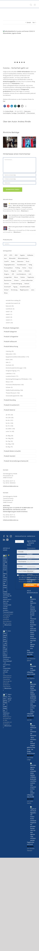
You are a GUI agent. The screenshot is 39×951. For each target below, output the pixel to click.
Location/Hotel (12, 376)
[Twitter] (7, 536)
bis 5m (9, 423)
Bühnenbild (12, 258)
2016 (10, 255)
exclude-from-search (13, 303)
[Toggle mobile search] (31, 5)
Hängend (13, 271)
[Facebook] (4, 536)
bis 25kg (10, 444)
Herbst (24, 268)
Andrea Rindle (9, 111)
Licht (30, 274)
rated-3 (9, 317)
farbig (30, 264)
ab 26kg (9, 436)
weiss (32, 290)
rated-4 (9, 320)
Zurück (29, 22)
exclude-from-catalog (13, 300)
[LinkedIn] (4, 540)
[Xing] (7, 540)
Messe (16, 277)
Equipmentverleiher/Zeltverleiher (17, 357)
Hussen (6, 271)
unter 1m (10, 431)
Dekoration (27, 111)
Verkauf (6, 290)
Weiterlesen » (25, 211)
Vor (34, 22)
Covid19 (6, 261)
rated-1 (9, 311)
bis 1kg (9, 441)
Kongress (6, 274)
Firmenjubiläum (8, 268)
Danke (13, 261)
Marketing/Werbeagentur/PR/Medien (19, 379)
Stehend (26, 283)
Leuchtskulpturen (21, 274)
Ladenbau (10, 373)
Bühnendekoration (23, 258)
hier (4, 101)
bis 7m (9, 426)
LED (13, 274)
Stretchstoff (7, 286)
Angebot (22, 255)
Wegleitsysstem (24, 290)
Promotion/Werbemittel (15, 384)
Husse (30, 268)
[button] (5, 106)
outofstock (10, 309)
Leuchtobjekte (7, 113)
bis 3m (9, 420)
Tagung (15, 286)
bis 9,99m (10, 429)
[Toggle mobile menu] (35, 5)
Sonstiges (14, 113)
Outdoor (22, 277)
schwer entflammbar (27, 280)
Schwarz (16, 280)
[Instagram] (11, 536)
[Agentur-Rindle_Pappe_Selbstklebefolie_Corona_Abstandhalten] (19, 46)
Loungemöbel (8, 277)
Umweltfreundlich (25, 286)
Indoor (20, 271)
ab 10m (9, 415)
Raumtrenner (8, 280)
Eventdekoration (21, 264)
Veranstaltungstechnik (14, 396)
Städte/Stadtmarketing (14, 390)
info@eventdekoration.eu (10, 486)
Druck (27, 261)
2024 (16, 255)
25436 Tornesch (29, 553)
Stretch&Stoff (21, 113)
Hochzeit (10, 365)
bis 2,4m (9, 417)
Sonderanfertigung (16, 283)
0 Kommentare (31, 113)
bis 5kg (9, 447)
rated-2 (9, 314)
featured (10, 306)
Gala (8, 362)
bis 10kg (9, 438)
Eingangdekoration (9, 264)
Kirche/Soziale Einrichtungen (16, 368)
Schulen (9, 387)
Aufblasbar (30, 255)
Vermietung (14, 290)
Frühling (17, 268)
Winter (6, 293)
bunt (5, 258)
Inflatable (27, 271)
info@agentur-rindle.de (31, 581)
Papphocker (31, 277)
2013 (5, 255)
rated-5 (9, 323)
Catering (10, 351)
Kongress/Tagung (13, 371)
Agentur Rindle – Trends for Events (31, 543)
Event (9, 359)
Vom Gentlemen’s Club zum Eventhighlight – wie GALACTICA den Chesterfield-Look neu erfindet (21, 217)
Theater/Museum (13, 393)
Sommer (6, 283)
